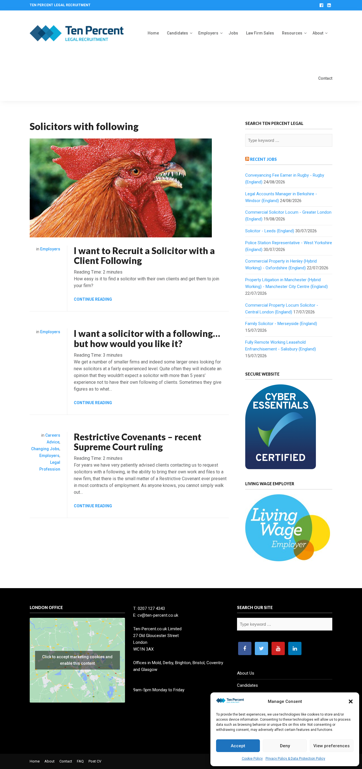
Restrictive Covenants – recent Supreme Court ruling (137, 441)
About (318, 33)
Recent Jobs (263, 159)
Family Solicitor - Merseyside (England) (281, 323)
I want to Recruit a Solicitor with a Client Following (144, 255)
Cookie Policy (252, 759)
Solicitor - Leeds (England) (269, 230)
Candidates (177, 33)
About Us (245, 673)
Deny (285, 745)
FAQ (80, 761)
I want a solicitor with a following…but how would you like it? (147, 338)
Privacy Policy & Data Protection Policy (295, 759)
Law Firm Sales (260, 33)
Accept (238, 745)
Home (153, 33)
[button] (351, 701)
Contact (325, 78)
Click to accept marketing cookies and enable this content (77, 660)
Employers (208, 33)
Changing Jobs (45, 449)
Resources (292, 33)
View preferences (331, 745)
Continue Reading (93, 299)
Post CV (95, 761)
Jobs (233, 33)
